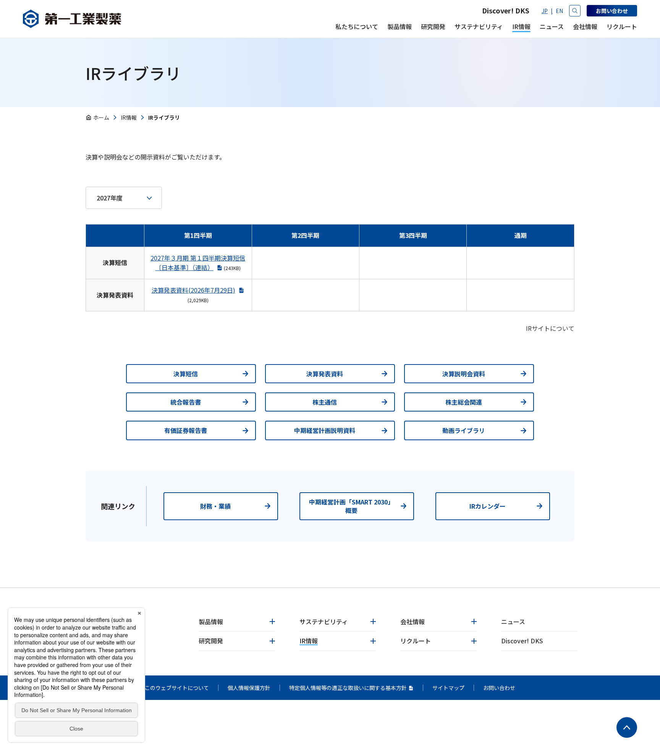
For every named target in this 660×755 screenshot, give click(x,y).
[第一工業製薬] (72, 19)
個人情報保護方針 (249, 688)
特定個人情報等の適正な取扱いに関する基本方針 (348, 688)
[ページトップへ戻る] (626, 727)
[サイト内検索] (575, 10)
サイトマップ (448, 688)
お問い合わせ (499, 688)
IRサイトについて (550, 328)
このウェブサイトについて (177, 688)
